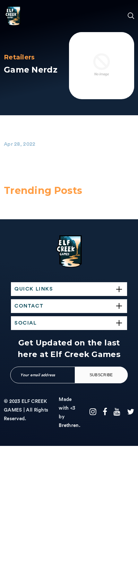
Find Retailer (15, 362)
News (10, 387)
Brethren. (69, 425)
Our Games (12, 201)
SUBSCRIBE (101, 375)
